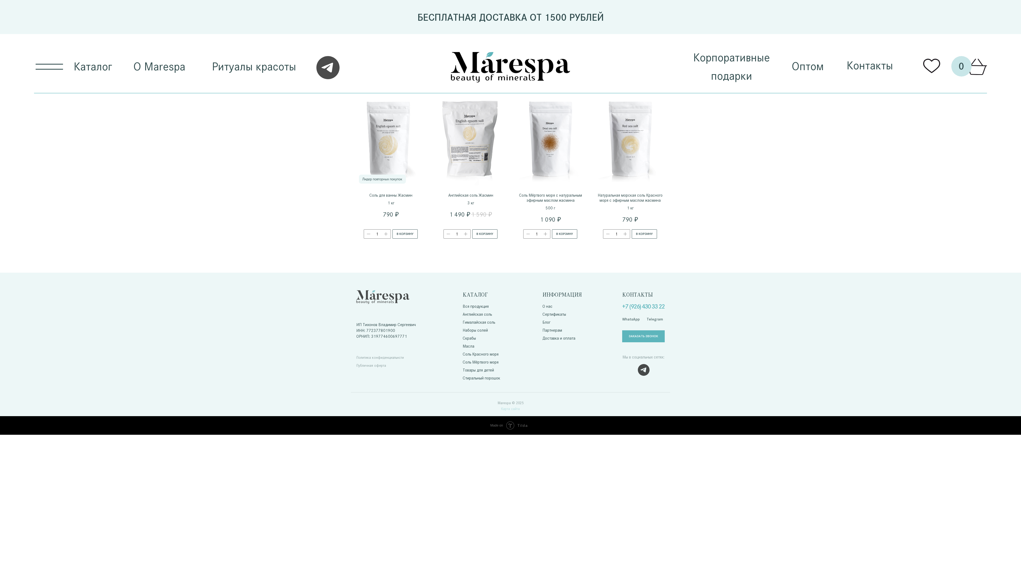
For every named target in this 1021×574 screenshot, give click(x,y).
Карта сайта (510, 409)
